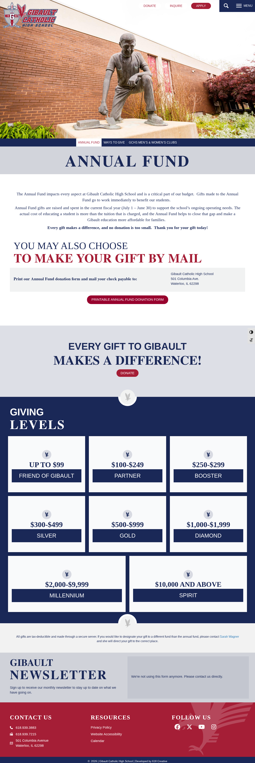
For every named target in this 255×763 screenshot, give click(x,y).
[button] (226, 6)
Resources (110, 717)
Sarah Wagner (229, 636)
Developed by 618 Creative (151, 761)
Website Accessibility (106, 734)
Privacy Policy (101, 727)
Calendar (97, 741)
